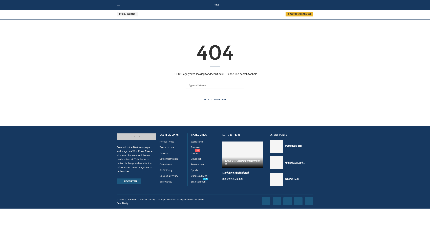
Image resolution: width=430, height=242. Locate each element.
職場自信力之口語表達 (232, 179)
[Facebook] (266, 201)
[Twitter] (277, 201)
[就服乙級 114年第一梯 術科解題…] (276, 179)
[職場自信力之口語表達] (276, 162)
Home (216, 5)
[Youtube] (298, 201)
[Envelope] (309, 201)
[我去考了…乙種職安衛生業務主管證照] (242, 155)
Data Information (169, 159)
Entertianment (198, 181)
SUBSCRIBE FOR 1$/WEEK (299, 14)
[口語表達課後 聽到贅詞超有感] (276, 146)
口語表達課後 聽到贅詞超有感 (235, 172)
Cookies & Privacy (169, 176)
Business (196, 147)
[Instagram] (287, 201)
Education (196, 159)
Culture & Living (199, 176)
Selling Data (166, 181)
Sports (194, 170)
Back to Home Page (215, 99)
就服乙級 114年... (293, 179)
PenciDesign (123, 203)
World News (197, 141)
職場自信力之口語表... (295, 163)
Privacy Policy (167, 141)
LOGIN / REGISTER (127, 14)
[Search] (311, 5)
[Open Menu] (118, 4)
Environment (198, 164)
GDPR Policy (166, 170)
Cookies (164, 153)
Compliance (166, 164)
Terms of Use (167, 147)
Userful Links (169, 135)
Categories (199, 135)
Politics (195, 153)
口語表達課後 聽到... (294, 146)
